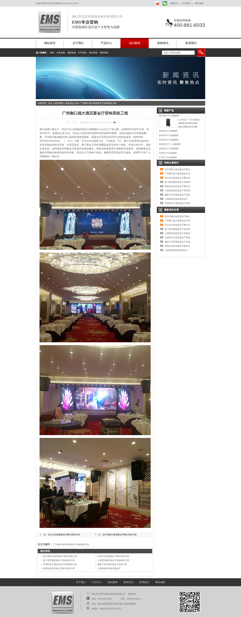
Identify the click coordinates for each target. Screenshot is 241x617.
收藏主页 (174, 3)
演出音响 (93, 52)
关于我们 (78, 43)
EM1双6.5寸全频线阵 (169, 115)
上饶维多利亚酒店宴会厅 (109, 568)
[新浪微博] (157, 3)
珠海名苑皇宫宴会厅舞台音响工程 (59, 568)
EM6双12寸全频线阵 (169, 148)
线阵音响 (104, 52)
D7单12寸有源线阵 (168, 157)
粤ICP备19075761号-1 (111, 608)
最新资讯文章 (171, 209)
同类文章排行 (171, 162)
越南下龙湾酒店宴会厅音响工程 (112, 564)
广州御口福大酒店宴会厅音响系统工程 (98, 103)
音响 (52, 52)
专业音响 (60, 52)
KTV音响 (82, 52)
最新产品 (169, 110)
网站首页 (50, 43)
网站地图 (199, 3)
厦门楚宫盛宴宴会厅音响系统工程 (59, 560)
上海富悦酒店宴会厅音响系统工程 (113, 560)
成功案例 (134, 43)
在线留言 (186, 3)
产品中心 (106, 43)
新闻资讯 (162, 43)
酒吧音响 (71, 52)
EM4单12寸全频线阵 (169, 140)
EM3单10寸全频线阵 (169, 135)
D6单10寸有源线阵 (168, 153)
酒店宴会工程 (71, 103)
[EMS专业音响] (52, 22)
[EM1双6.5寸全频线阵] (168, 127)
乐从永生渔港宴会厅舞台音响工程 (64, 534)
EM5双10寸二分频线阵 (170, 144)
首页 (50, 103)
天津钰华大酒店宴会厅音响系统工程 (60, 564)
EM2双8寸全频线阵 (168, 131)
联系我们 (191, 43)
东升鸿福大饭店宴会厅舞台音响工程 (120, 534)
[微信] (164, 3)
